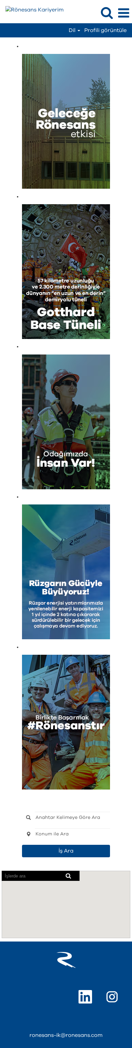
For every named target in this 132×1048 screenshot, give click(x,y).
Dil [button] (73, 30)
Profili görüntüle (105, 30)
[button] (123, 13)
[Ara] (106, 13)
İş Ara (66, 851)
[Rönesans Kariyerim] (32, 9)
